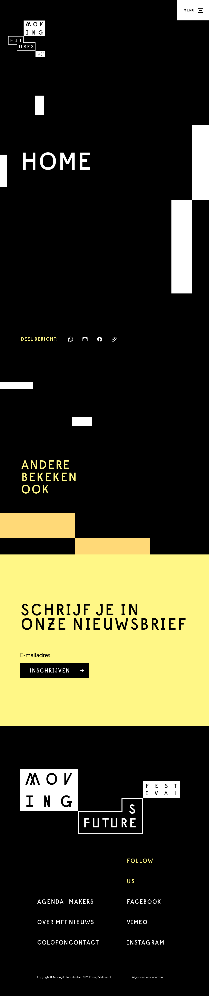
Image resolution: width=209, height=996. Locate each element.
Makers (81, 901)
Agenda (50, 901)
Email (85, 339)
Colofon (52, 942)
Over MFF (52, 922)
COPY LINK (114, 339)
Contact (84, 942)
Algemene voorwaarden (147, 977)
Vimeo (137, 922)
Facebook (144, 901)
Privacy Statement (100, 977)
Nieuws (81, 922)
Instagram (146, 942)
